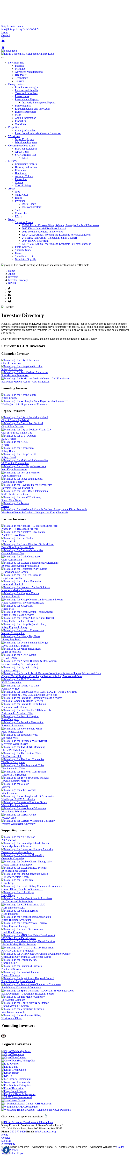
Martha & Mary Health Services (18, 944)
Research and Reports (27, 99)
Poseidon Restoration (12, 725)
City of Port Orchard (12, 426)
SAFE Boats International (15, 494)
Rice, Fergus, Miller (12, 731)
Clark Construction (11, 559)
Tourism (19, 81)
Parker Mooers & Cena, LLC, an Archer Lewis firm (29, 694)
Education (20, 170)
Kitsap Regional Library (14, 627)
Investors (20, 200)
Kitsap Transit (8, 457)
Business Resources (25, 111)
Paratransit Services (11, 969)
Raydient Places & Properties (17, 487)
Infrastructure (22, 96)
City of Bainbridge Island (15, 420)
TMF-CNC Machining (13, 750)
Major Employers (24, 139)
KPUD (5, 444)
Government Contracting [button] (21, 145)
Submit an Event (24, 256)
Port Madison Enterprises (14, 375)
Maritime (20, 68)
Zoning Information (25, 117)
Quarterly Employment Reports (39, 102)
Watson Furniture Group (14, 805)
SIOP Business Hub (26, 154)
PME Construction (11, 682)
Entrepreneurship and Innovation (32, 108)
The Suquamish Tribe (13, 768)
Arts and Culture (24, 176)
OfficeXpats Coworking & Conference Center (26, 956)
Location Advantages (26, 87)
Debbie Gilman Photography (16, 864)
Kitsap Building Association (16, 919)
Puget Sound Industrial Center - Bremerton (38, 133)
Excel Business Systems (14, 870)
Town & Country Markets (15, 780)
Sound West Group (11, 500)
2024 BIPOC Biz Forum (35, 240)
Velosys (5, 786)
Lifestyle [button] (13, 160)
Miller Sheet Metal (11, 651)
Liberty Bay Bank (11, 639)
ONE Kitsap (21, 194)
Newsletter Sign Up (25, 259)
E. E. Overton (8, 438)
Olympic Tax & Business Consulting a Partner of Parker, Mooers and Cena (41, 676)
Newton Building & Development (19, 664)
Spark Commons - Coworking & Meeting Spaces (27, 993)
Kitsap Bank (8, 451)
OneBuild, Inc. (9, 962)
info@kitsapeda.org (12, 29)
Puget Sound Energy (12, 481)
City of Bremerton (11, 363)
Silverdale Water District (14, 743)
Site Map (6, 1140)
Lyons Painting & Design (15, 645)
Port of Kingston (10, 719)
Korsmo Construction (13, 633)
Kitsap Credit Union (12, 369)
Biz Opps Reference (26, 148)
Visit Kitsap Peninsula (13, 1012)
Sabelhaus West (9, 737)
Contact (5, 35)
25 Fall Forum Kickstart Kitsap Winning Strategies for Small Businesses (60, 225)
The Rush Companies (13, 762)
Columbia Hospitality (12, 858)
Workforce (20, 124)
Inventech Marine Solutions (16, 590)
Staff (17, 210)
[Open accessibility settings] (6, 1149)
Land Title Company (12, 932)
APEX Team (22, 151)
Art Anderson (8, 840)
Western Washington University (18, 823)
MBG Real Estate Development (18, 938)
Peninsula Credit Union (14, 707)
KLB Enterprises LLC (13, 907)
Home (4, 32)
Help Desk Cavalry (11, 578)
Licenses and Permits (26, 90)
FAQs (18, 216)
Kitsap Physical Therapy (14, 926)
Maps (18, 114)
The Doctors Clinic (11, 756)
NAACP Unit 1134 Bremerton (17, 950)
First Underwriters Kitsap (15, 876)
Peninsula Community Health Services (22, 700)
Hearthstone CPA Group (14, 571)
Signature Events (24, 222)
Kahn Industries (9, 913)
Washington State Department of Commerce (25, 404)
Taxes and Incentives (26, 93)
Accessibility (8, 1143)
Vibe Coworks (9, 793)
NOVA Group (9, 657)
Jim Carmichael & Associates (17, 901)
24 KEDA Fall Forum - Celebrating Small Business (49, 237)
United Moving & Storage (15, 1005)
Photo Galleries (23, 246)
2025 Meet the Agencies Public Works (42, 231)
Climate (19, 182)
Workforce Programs (26, 142)
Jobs (17, 191)
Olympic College (10, 670)
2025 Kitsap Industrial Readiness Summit (44, 228)
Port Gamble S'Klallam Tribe (17, 713)
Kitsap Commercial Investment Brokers (22, 602)
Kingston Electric (10, 596)
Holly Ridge (8, 895)
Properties (20, 120)
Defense (19, 65)
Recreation (21, 179)
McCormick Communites (15, 463)
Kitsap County (9, 397)
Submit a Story (23, 250)
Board (18, 197)
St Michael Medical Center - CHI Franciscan (25, 381)
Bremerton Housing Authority (17, 852)
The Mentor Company (13, 999)
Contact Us (21, 213)
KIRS (25, 157)
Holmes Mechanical (12, 584)
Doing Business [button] (16, 84)
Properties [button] (13, 127)
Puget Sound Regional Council (18, 981)
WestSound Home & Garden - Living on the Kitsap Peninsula (34, 512)
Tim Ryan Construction (13, 774)
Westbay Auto (9, 817)
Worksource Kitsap (11, 1018)
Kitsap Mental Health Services (17, 614)
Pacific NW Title (10, 688)
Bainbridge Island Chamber (16, 846)
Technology (21, 77)
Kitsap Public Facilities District (18, 621)
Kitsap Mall (7, 608)
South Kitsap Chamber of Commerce (21, 987)
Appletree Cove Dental (13, 535)
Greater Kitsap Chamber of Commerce (22, 889)
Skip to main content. (13, 26)
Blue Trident (8, 541)
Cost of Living (23, 185)
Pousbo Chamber (10, 975)
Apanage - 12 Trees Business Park (19, 528)
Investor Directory (31, 206)
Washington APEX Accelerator (18, 799)
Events (18, 253)
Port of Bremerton (11, 475)
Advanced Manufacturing (29, 71)
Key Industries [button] (16, 62)
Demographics (23, 105)
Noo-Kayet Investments (14, 469)
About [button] (11, 188)
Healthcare (21, 74)
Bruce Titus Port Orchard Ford (17, 547)
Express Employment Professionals (20, 565)
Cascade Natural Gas (12, 553)
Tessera (5, 506)
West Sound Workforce (13, 811)
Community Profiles (26, 163)
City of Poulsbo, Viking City (16, 432)
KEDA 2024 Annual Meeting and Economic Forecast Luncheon (56, 243)
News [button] (11, 219)
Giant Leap (7, 883)
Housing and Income (26, 167)
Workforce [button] (14, 136)
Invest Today (29, 203)
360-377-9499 (31, 29)
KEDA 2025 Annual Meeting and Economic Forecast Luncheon (56, 234)
